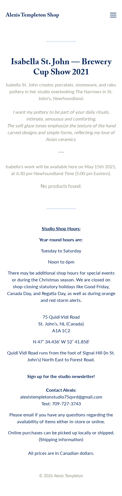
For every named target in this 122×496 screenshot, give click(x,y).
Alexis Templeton (68, 475)
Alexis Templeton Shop (32, 15)
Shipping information (61, 439)
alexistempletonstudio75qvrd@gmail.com (61, 396)
